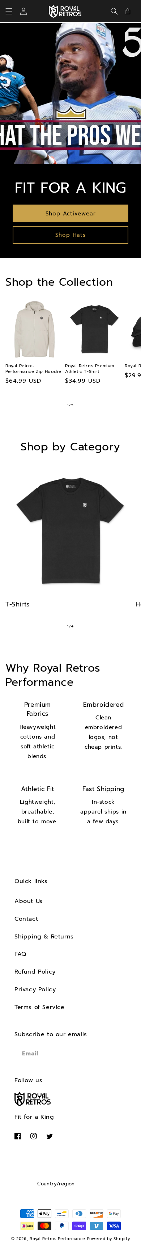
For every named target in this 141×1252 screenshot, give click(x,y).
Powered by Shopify (108, 1239)
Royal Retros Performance (57, 1239)
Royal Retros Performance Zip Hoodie (33, 368)
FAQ (20, 954)
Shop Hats (70, 235)
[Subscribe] (118, 1053)
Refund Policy (35, 971)
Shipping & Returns (44, 936)
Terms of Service (39, 1007)
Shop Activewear (71, 214)
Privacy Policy (35, 989)
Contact (26, 919)
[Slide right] (86, 405)
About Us (28, 901)
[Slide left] (55, 405)
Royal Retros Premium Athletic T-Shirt (89, 368)
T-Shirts (17, 604)
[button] (13, 11)
